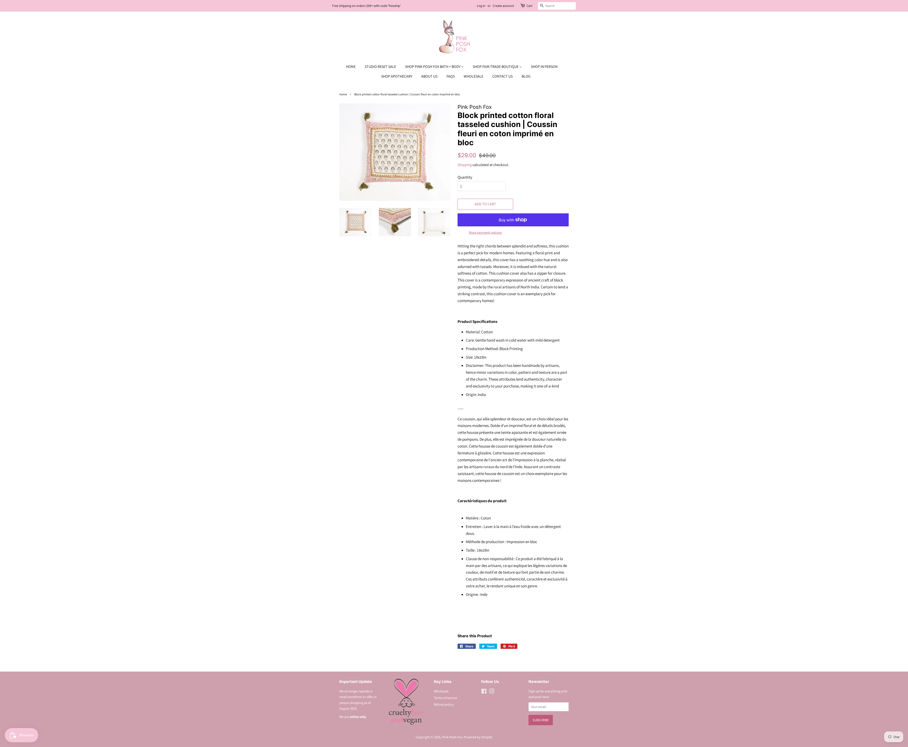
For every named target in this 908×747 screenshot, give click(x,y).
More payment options (485, 232)
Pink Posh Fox (452, 737)
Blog (526, 76)
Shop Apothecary (396, 76)
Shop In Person (544, 66)
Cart (530, 6)
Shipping (465, 164)
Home (351, 66)
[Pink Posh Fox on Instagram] (491, 692)
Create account (503, 6)
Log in (481, 6)
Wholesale (473, 76)
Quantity (465, 177)
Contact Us (502, 76)
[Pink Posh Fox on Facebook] (484, 692)
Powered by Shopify (478, 737)
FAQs (450, 76)
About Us (429, 76)
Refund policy (444, 704)
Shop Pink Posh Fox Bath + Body (433, 66)
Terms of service (445, 697)
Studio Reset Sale (380, 66)
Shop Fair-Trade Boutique (496, 66)
